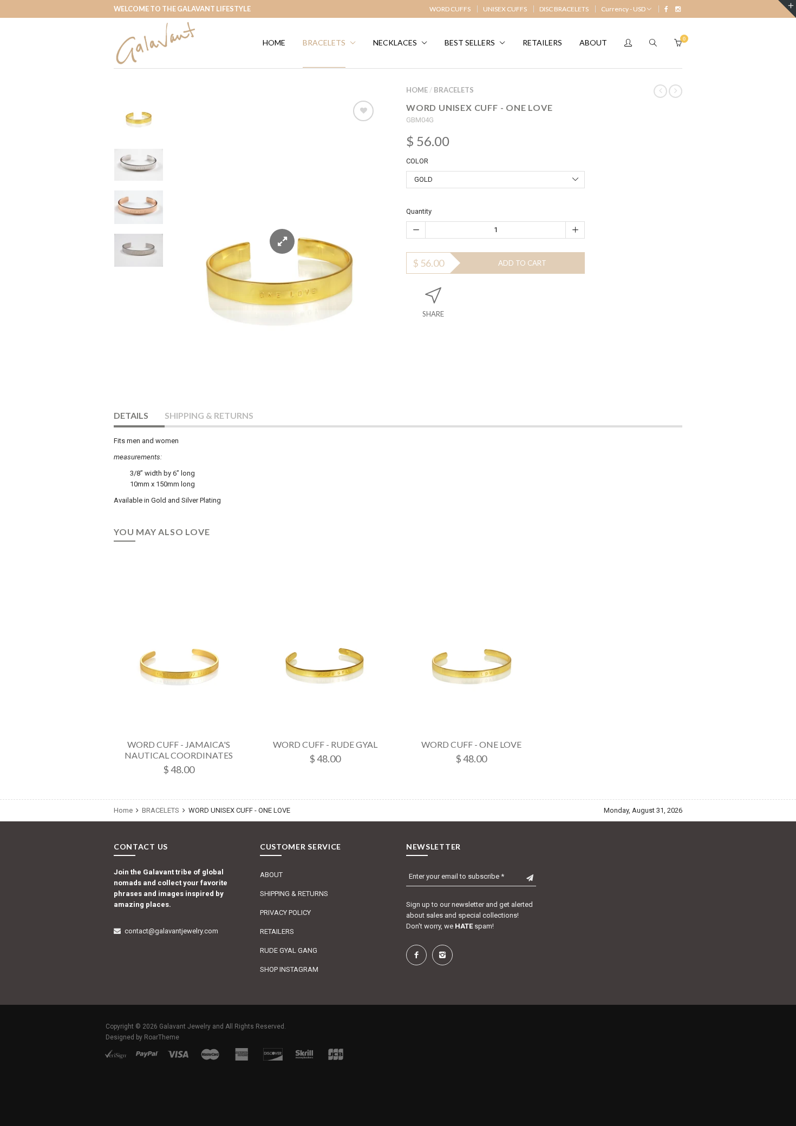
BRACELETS (454, 89)
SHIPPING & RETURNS (294, 894)
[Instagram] (678, 9)
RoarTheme (161, 1037)
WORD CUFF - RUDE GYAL (325, 744)
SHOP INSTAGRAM (289, 969)
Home (417, 89)
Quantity (419, 211)
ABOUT (271, 875)
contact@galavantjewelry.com (171, 931)
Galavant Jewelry (185, 1026)
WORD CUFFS (450, 9)
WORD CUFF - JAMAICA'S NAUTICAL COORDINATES (179, 749)
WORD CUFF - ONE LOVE (471, 744)
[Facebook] (666, 9)
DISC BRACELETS (564, 9)
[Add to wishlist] (363, 111)
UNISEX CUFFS (505, 9)
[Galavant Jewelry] (154, 43)
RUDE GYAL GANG (288, 950)
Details (131, 415)
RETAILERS (277, 931)
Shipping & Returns (209, 415)
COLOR (417, 161)
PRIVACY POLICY (285, 912)
